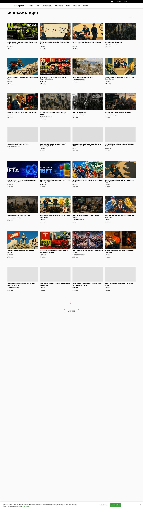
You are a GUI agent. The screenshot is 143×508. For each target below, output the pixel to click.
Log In (125, 1)
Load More (71, 311)
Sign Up (119, 1)
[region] (71, 505)
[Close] (140, 505)
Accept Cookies (115, 505)
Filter (132, 17)
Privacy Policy (26, 506)
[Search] (127, 6)
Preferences (104, 505)
